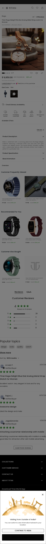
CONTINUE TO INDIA (23, 530)
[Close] (23, 493)
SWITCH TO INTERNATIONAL (23, 537)
